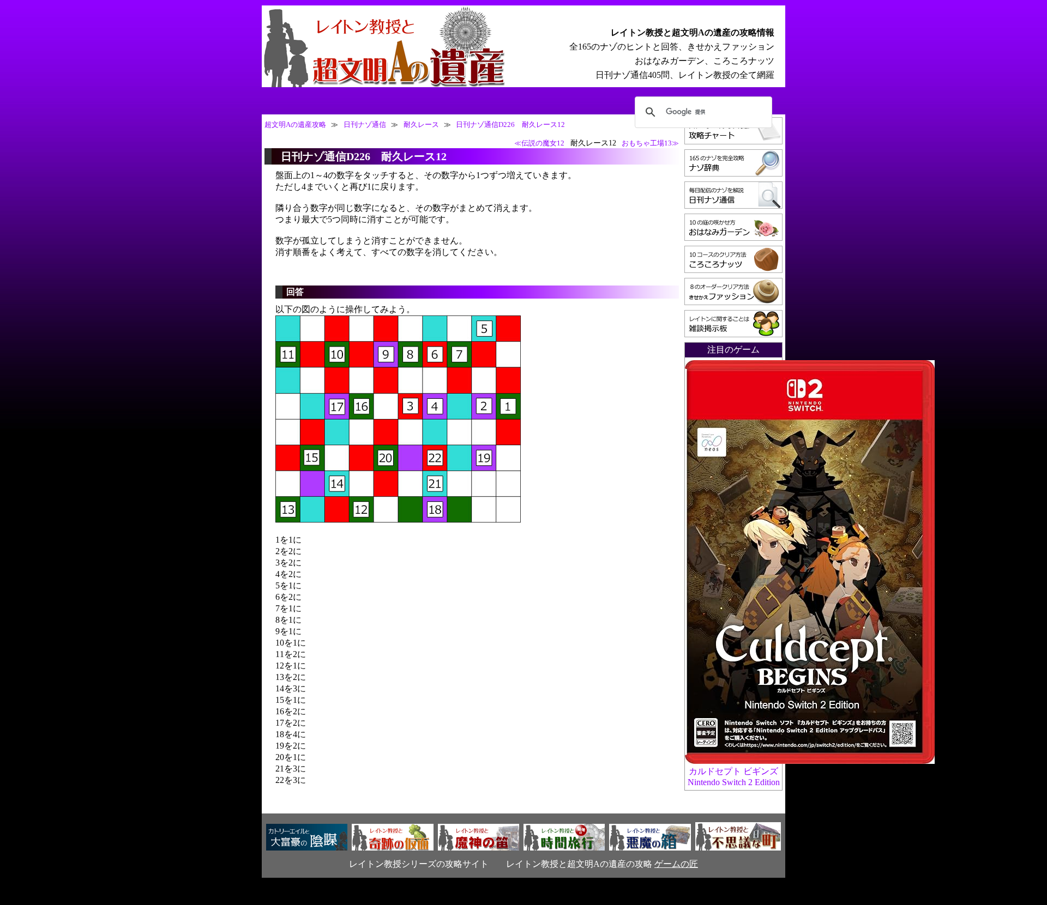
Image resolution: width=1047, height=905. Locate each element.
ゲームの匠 (676, 863)
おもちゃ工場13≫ (650, 143)
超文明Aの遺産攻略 (295, 125)
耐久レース (421, 125)
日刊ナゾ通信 (365, 125)
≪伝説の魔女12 (539, 143)
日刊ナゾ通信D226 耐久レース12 (510, 125)
